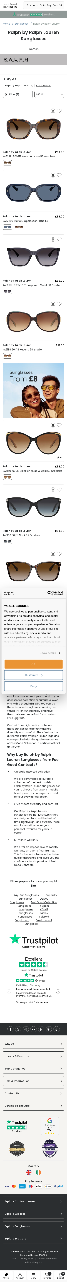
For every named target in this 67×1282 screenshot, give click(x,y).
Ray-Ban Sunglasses (26, 895)
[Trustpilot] (17, 1131)
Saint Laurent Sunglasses (38, 922)
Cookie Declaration (47, 1258)
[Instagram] (26, 1029)
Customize (31, 675)
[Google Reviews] (50, 1134)
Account (20, 1277)
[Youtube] (33, 1029)
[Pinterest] (49, 1029)
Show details (48, 652)
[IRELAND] (38, 1172)
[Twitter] (18, 1029)
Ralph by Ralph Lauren (17, 85)
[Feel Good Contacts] (10, 5)
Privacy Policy (26, 1258)
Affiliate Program (33, 1262)
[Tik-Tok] (56, 1029)
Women (34, 49)
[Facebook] (10, 1029)
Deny (33, 685)
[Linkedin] (41, 1029)
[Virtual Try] (53, 111)
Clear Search (43, 85)
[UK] (28, 1172)
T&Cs (13, 1258)
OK (33, 663)
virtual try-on (15, 711)
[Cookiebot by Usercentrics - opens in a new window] (48, 593)
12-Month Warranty (34, 14)
